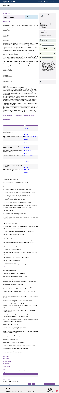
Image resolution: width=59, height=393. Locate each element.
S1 (24, 128)
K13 (26, 131)
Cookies (39, 389)
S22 (26, 147)
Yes (29, 383)
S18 (25, 142)
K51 (27, 164)
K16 (25, 136)
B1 (24, 129)
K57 (29, 169)
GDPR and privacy (22, 389)
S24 (28, 147)
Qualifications (46, 1)
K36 (27, 150)
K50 (26, 164)
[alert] (54, 44)
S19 (26, 142)
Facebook (13, 381)
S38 (27, 161)
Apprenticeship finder (52, 1)
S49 (29, 170)
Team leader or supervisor (44, 32)
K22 (32, 136)
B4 (27, 129)
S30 (26, 156)
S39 (28, 161)
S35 (32, 156)
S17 (34, 137)
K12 (25, 131)
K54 (25, 169)
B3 (26, 129)
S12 (28, 137)
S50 (30, 170)
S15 (31, 137)
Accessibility (17, 389)
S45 (25, 170)
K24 (35, 136)
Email (18, 381)
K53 (30, 164)
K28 (25, 145)
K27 (27, 141)
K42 (29, 155)
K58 (30, 169)
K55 (26, 169)
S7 (25, 133)
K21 (31, 136)
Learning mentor (42, 33)
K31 (29, 145)
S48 (28, 170)
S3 (26, 128)
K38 (30, 150)
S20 (27, 142)
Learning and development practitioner (45, 35)
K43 (30, 155)
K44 (31, 155)
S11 (27, 137)
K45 (32, 155)
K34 (25, 150)
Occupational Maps (40, 1)
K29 (26, 145)
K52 (29, 164)
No (33, 383)
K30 (27, 145)
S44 (29, 166)
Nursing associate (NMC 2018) (44, 36)
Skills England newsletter (10, 389)
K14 (27, 131)
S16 (33, 137)
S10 (25, 137)
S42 (27, 166)
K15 (28, 131)
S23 (27, 147)
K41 (27, 155)
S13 (29, 137)
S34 (31, 156)
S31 (27, 156)
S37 (26, 161)
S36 (25, 161)
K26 (26, 141)
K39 (25, 155)
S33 (29, 156)
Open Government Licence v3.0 (21, 391)
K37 (29, 150)
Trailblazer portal (33, 389)
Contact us (28, 389)
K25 (25, 141)
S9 (24, 137)
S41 (26, 166)
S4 (27, 128)
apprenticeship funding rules (25, 359)
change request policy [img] (22, 370)
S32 (28, 156)
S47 (27, 170)
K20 (30, 136)
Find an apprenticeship (45, 43)
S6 (24, 133)
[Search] (42, 44)
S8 (26, 133)
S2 (25, 128)
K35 (26, 150)
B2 (25, 129)
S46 (26, 170)
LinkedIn (6, 381)
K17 (26, 136)
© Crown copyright (50, 391)
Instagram (11, 388)
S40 (25, 166)
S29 (25, 156)
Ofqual (45, 27)
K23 (34, 136)
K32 (30, 145)
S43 (28, 166)
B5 (28, 129)
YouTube (7, 388)
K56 (27, 169)
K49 (25, 164)
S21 (25, 147)
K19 (29, 136)
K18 (27, 136)
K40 (26, 155)
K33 (31, 145)
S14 (30, 137)
